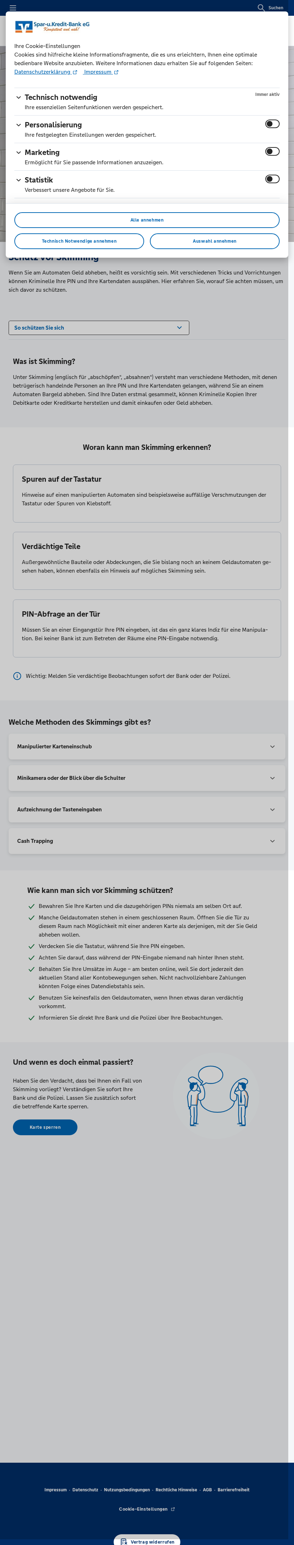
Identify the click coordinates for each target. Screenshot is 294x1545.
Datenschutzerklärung (43, 71)
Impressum (98, 71)
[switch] (272, 124)
